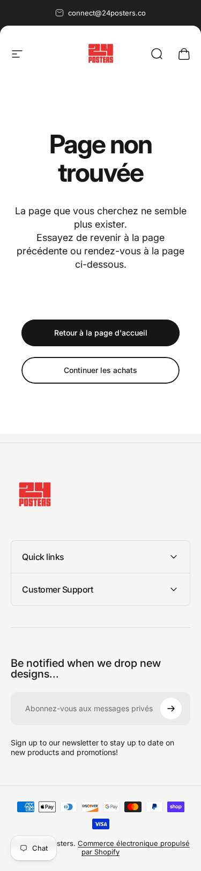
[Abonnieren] (171, 708)
